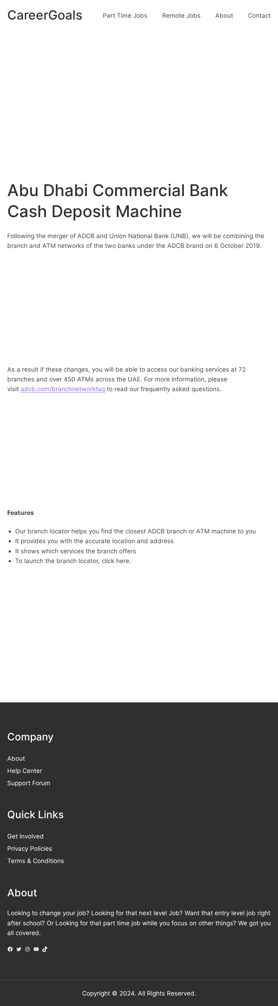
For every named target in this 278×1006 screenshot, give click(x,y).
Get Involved (25, 836)
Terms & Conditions (35, 861)
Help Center (24, 770)
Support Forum (28, 783)
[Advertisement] (139, 91)
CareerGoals (45, 15)
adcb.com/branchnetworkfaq (63, 389)
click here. (116, 561)
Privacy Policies (29, 848)
